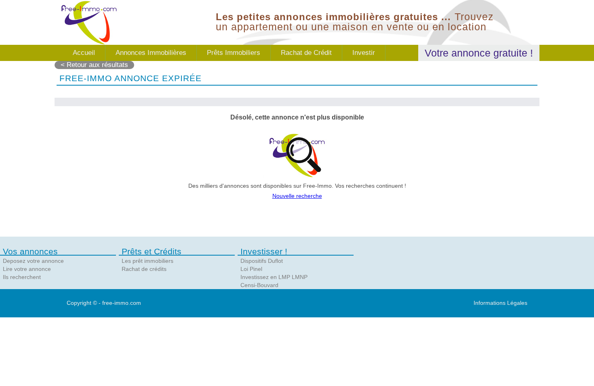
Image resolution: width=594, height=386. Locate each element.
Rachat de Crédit (306, 53)
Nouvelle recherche (297, 196)
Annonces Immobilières (151, 53)
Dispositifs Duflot (261, 261)
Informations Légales (500, 303)
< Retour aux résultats (94, 65)
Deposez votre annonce (33, 261)
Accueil (84, 53)
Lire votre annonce (27, 269)
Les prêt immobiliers (147, 261)
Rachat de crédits (144, 269)
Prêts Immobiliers (233, 53)
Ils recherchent (22, 277)
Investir (363, 53)
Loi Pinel (251, 269)
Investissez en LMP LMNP (274, 277)
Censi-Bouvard (259, 285)
